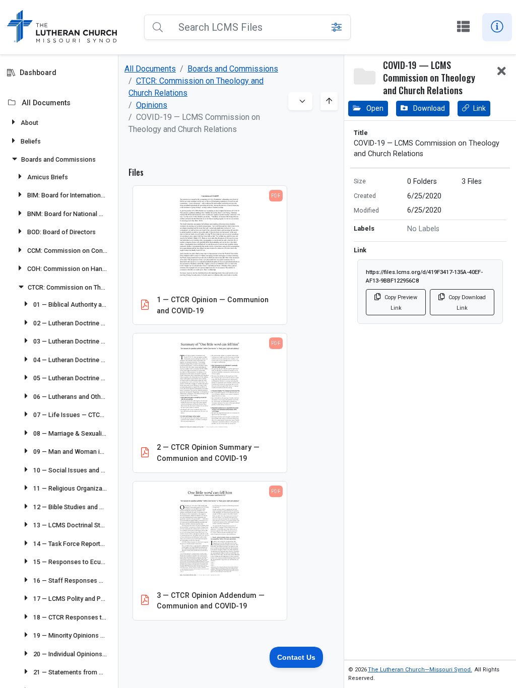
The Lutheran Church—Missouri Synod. (420, 669)
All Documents (150, 69)
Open (374, 108)
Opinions (151, 105)
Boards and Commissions (232, 69)
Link (479, 108)
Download (428, 108)
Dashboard (38, 72)
